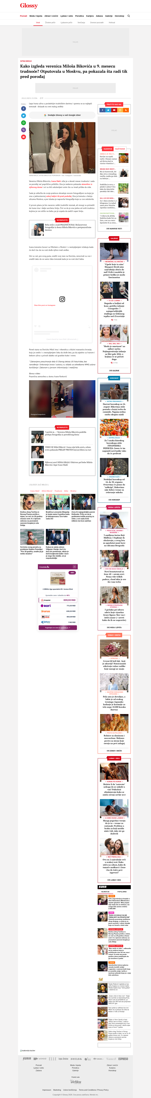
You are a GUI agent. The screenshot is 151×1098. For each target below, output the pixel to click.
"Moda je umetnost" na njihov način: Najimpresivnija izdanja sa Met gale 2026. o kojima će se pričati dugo (114, 353)
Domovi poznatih (97, 23)
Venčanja (81, 23)
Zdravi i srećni (51, 16)
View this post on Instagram (44, 305)
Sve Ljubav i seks (114, 880)
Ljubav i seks (66, 16)
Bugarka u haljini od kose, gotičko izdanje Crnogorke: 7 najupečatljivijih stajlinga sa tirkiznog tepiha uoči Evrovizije (114, 310)
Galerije (109, 16)
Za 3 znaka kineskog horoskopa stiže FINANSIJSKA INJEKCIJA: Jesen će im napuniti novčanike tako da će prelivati (114, 447)
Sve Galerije (114, 371)
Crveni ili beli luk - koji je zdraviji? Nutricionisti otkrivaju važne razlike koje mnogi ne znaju (114, 665)
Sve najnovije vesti (114, 229)
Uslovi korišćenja (70, 1090)
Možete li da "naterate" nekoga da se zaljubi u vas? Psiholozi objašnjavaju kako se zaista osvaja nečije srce (114, 789)
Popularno (122, 892)
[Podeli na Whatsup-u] (23, 122)
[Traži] (129, 16)
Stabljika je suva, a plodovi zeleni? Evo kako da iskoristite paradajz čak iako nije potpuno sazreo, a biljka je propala (108, 188)
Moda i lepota (36, 16)
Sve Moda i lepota (114, 627)
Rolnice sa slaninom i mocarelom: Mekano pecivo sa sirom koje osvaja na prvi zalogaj (114, 739)
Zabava (99, 16)
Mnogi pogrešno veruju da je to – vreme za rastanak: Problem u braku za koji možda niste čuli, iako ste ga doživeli (114, 827)
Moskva (73, 491)
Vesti (38, 23)
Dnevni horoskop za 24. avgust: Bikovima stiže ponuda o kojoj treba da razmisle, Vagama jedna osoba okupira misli (114, 409)
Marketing (57, 1090)
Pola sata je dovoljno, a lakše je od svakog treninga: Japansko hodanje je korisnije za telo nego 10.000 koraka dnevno (114, 703)
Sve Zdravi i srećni (114, 751)
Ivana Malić (56, 181)
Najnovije (105, 892)
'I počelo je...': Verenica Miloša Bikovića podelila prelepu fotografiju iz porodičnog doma (65, 433)
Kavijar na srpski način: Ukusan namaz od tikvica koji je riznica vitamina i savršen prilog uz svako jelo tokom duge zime (109, 160)
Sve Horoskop (114, 500)
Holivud (112, 23)
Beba (66, 491)
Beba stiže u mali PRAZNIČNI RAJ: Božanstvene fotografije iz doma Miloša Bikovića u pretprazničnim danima (68, 227)
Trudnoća (58, 491)
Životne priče (50, 23)
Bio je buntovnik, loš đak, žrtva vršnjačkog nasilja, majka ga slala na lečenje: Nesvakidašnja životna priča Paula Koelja (108, 175)
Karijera (90, 16)
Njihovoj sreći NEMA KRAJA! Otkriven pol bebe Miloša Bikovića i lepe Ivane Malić (68, 463)
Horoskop (119, 16)
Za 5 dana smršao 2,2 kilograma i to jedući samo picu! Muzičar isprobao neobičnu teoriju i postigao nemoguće (108, 204)
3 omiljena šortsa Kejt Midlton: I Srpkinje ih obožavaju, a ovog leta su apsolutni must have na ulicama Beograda (114, 540)
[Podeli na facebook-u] (23, 108)
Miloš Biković (47, 491)
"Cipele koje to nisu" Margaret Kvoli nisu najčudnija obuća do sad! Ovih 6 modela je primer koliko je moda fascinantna (114, 271)
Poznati (23, 16)
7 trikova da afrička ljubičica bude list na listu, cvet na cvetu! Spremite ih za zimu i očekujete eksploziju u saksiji (108, 219)
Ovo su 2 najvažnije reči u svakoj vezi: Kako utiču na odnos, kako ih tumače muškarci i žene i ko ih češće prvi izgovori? (114, 866)
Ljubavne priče (66, 23)
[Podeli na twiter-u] (23, 115)
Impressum (46, 1090)
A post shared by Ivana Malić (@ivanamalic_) (62, 339)
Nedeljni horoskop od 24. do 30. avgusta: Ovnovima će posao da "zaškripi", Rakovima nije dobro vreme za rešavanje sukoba (114, 486)
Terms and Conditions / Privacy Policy (94, 1090)
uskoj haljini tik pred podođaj (59, 196)
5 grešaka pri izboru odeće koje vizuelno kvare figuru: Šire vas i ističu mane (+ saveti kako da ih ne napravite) (114, 614)
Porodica (79, 16)
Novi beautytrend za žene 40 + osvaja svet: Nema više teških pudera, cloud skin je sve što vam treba (114, 576)
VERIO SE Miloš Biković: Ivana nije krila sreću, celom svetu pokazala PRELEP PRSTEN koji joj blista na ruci (68, 448)
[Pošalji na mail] (23, 137)
